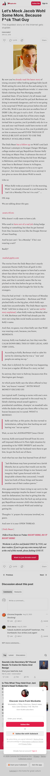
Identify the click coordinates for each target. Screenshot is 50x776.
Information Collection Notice (32, 741)
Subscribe (25, 724)
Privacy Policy (26, 744)
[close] (43, 690)
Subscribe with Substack (27, 733)
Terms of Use (38, 739)
